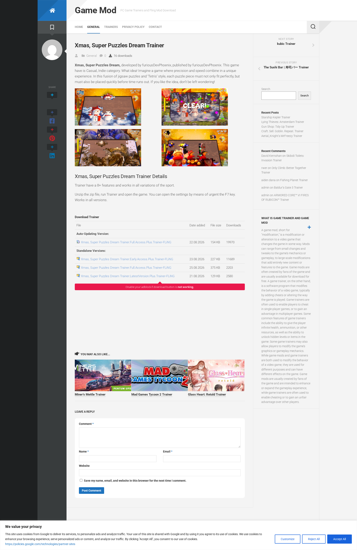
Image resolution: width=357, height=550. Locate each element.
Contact (155, 27)
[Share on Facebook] (52, 117)
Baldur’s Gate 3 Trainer (288, 187)
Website (84, 465)
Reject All (314, 539)
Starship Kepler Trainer (275, 117)
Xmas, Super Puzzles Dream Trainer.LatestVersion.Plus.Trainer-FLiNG (128, 276)
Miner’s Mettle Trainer (90, 394)
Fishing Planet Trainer (294, 180)
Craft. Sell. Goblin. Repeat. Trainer (282, 131)
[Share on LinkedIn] (52, 151)
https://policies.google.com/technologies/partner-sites (40, 544)
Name (84, 451)
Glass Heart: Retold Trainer (207, 394)
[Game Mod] (52, 10)
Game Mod (95, 10)
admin (265, 187)
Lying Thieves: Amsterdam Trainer (282, 122)
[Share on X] (52, 99)
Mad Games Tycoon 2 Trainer (151, 394)
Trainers (111, 27)
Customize (287, 539)
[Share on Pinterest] (52, 134)
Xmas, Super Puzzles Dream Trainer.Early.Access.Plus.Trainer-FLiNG (127, 259)
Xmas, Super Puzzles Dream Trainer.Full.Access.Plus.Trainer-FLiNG (126, 242)
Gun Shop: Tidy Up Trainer (277, 126)
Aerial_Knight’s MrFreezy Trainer (281, 136)
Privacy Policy (133, 27)
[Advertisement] (160, 321)
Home (79, 27)
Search (265, 89)
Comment (86, 423)
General (93, 27)
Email (167, 451)
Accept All (339, 539)
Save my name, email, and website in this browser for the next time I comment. (135, 480)
